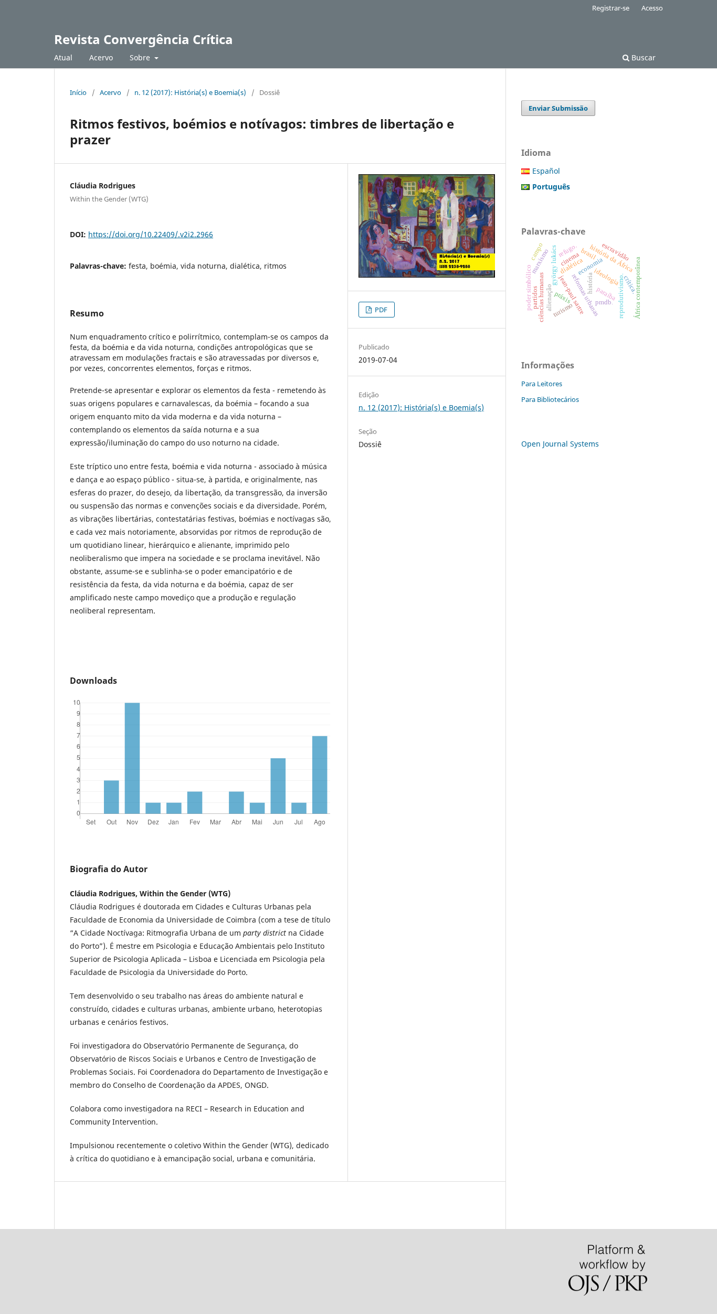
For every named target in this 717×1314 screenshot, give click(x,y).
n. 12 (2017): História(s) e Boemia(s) (190, 92)
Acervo (101, 57)
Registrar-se (610, 8)
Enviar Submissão (558, 108)
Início (78, 92)
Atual (63, 57)
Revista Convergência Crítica (143, 39)
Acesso (652, 8)
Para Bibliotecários (550, 399)
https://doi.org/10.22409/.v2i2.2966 (150, 234)
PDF (380, 309)
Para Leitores (541, 383)
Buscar (642, 57)
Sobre (141, 57)
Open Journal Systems (560, 444)
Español (546, 171)
